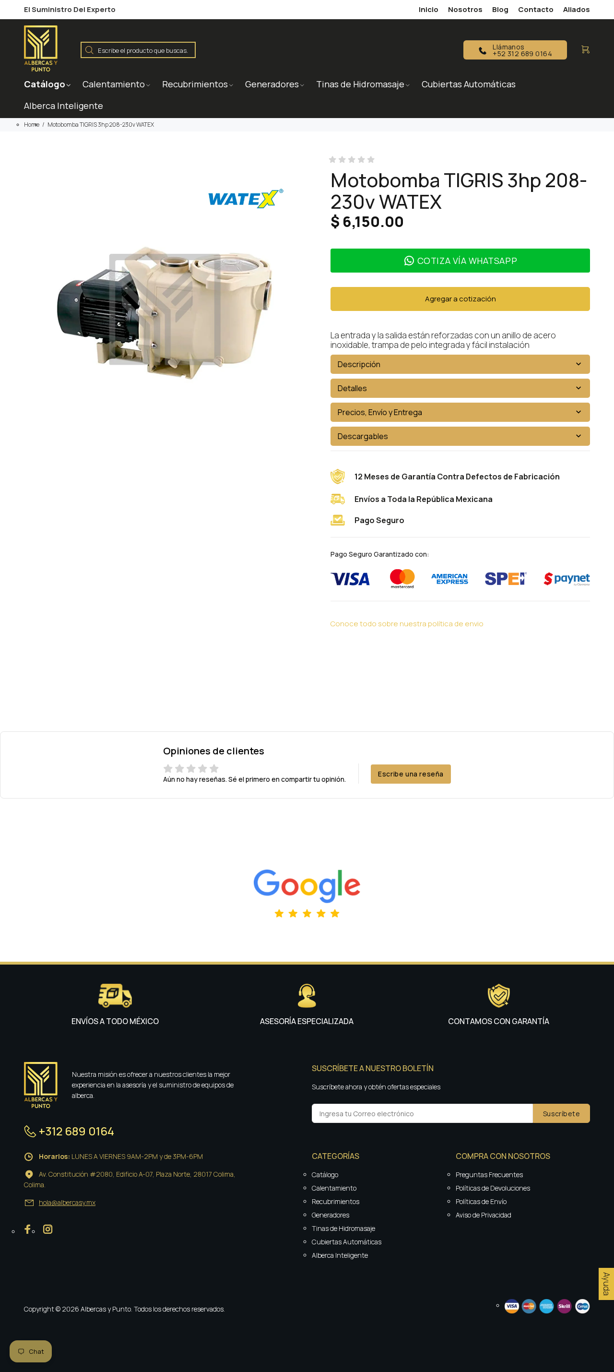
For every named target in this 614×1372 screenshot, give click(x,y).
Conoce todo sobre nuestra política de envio (407, 624)
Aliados (576, 9)
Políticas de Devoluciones (493, 1188)
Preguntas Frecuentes (489, 1174)
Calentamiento (334, 1188)
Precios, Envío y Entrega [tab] (380, 412)
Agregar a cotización (460, 299)
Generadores (330, 1214)
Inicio (428, 9)
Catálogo (325, 1174)
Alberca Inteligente (340, 1255)
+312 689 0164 (76, 1131)
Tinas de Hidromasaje (343, 1228)
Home (31, 124)
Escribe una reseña (411, 773)
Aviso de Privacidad (483, 1214)
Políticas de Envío (481, 1201)
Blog (500, 9)
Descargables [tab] (363, 436)
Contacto (536, 9)
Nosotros (465, 9)
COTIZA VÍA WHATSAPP (467, 260)
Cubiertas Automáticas (346, 1241)
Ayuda (606, 1284)
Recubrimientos (335, 1201)
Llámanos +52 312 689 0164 (522, 50)
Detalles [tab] (352, 388)
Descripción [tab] (359, 364)
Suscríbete (561, 1113)
